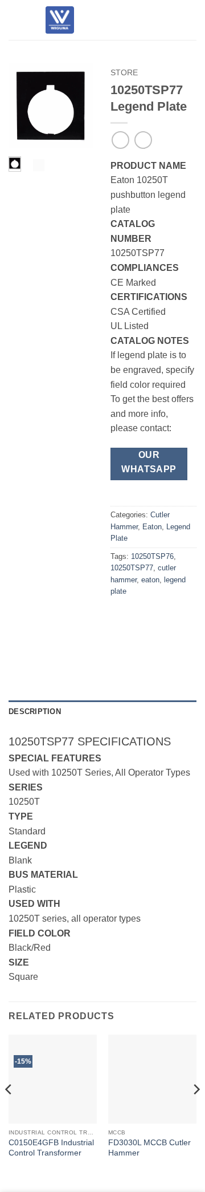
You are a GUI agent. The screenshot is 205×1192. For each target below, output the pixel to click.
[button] (15, 20)
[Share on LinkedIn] (141, 643)
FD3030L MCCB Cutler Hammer (149, 1147)
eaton (150, 579)
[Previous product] (143, 140)
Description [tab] (35, 711)
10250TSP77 (131, 567)
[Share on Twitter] (161, 617)
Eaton (152, 526)
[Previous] (24, 107)
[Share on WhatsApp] (120, 617)
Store (124, 72)
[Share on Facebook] (141, 617)
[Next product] (120, 140)
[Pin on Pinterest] (120, 643)
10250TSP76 (152, 556)
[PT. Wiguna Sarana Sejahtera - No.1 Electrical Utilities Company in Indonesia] (60, 20)
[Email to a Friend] (182, 617)
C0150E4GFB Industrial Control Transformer (51, 1147)
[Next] (77, 107)
